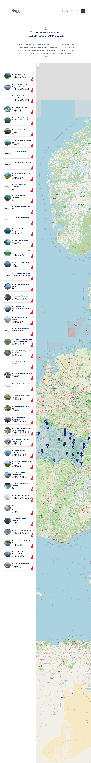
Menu (83, 12)
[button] (47, 428)
